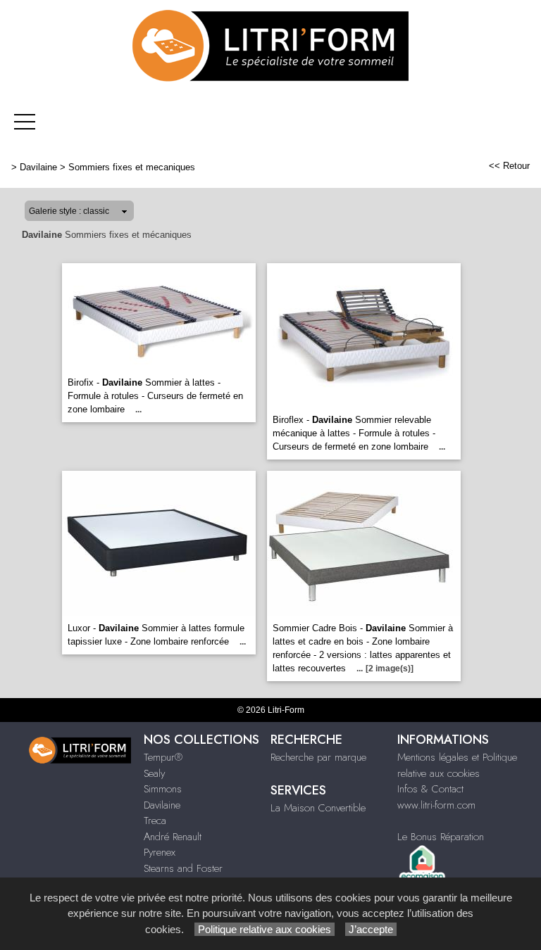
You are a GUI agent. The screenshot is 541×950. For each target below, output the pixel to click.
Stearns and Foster (183, 868)
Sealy (154, 773)
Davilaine (38, 167)
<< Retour (509, 165)
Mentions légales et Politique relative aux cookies (457, 765)
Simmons (163, 789)
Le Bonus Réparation (440, 836)
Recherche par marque (318, 757)
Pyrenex (159, 852)
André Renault (172, 836)
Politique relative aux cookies (264, 929)
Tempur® (163, 757)
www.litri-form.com (436, 805)
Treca (155, 820)
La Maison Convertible (318, 808)
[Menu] (24, 121)
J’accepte (371, 929)
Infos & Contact (430, 789)
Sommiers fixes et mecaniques (131, 167)
